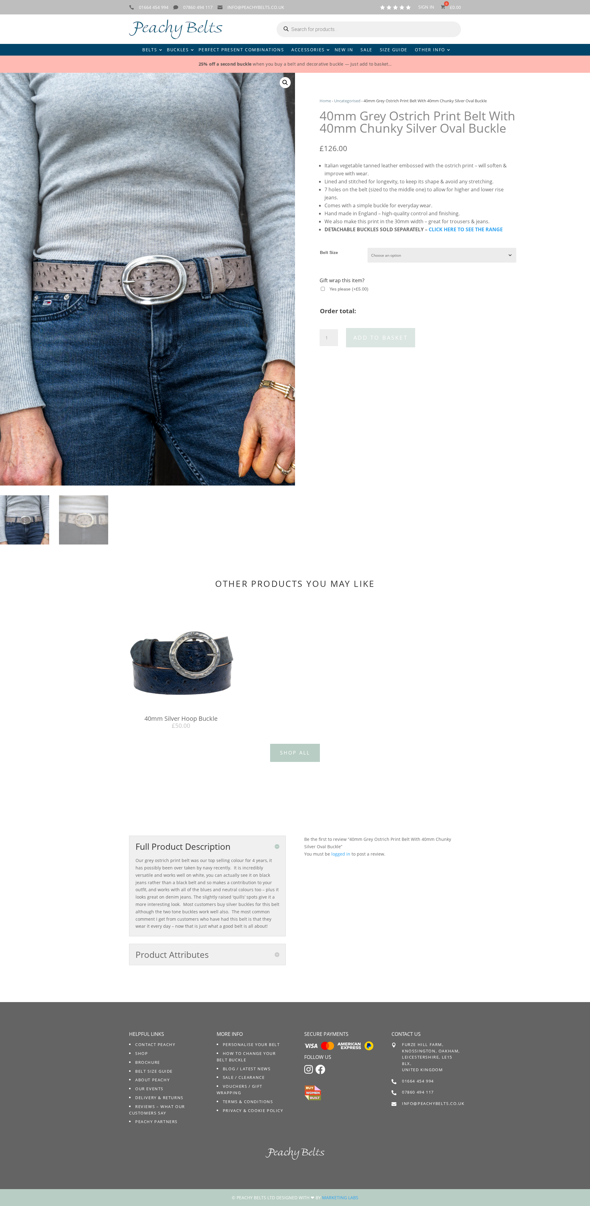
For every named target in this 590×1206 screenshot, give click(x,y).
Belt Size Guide (154, 1071)
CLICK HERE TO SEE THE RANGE (466, 229)
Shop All (295, 752)
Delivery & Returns (159, 1097)
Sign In (426, 7)
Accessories (308, 50)
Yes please (348, 289)
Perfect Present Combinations (241, 50)
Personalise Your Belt (251, 1044)
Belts (149, 50)
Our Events (149, 1088)
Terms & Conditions (248, 1101)
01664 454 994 (153, 7)
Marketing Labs (340, 1197)
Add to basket (380, 337)
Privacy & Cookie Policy (253, 1110)
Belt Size (329, 252)
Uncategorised (347, 100)
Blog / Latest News (247, 1068)
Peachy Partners (156, 1121)
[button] (285, 82)
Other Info (430, 50)
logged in (340, 854)
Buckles (178, 50)
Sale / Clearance (244, 1077)
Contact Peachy (155, 1044)
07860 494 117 (198, 7)
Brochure (147, 1062)
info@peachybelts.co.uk (255, 7)
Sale (366, 50)
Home (325, 100)
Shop (141, 1053)
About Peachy (152, 1080)
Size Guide (393, 50)
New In (344, 50)
